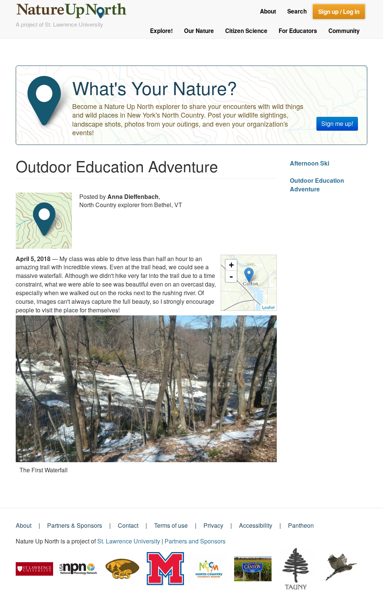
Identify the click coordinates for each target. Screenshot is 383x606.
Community (344, 31)
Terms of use (171, 525)
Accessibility (255, 525)
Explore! (161, 31)
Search (297, 11)
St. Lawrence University (128, 541)
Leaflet (268, 307)
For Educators (298, 31)
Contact (128, 525)
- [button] (231, 276)
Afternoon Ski (309, 163)
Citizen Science (246, 31)
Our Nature (199, 31)
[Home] (75, 8)
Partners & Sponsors (74, 525)
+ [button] (231, 265)
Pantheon (301, 525)
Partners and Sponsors (195, 541)
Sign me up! (337, 123)
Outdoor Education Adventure (317, 184)
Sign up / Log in (338, 11)
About (268, 11)
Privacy (213, 525)
